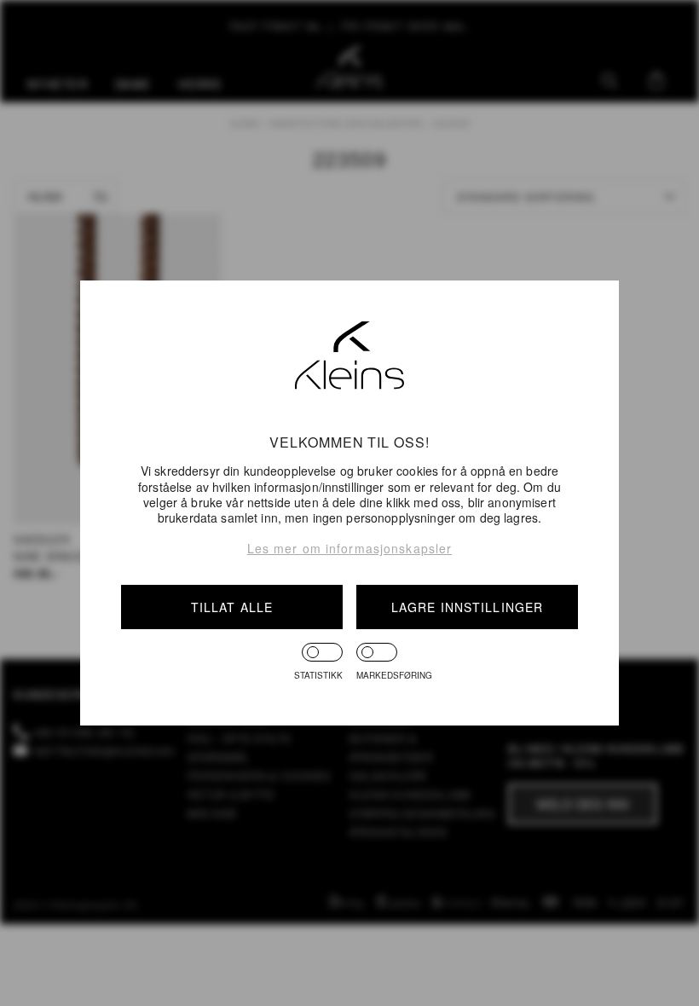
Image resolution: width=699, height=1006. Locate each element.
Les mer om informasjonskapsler (350, 548)
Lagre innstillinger (467, 607)
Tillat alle (232, 607)
